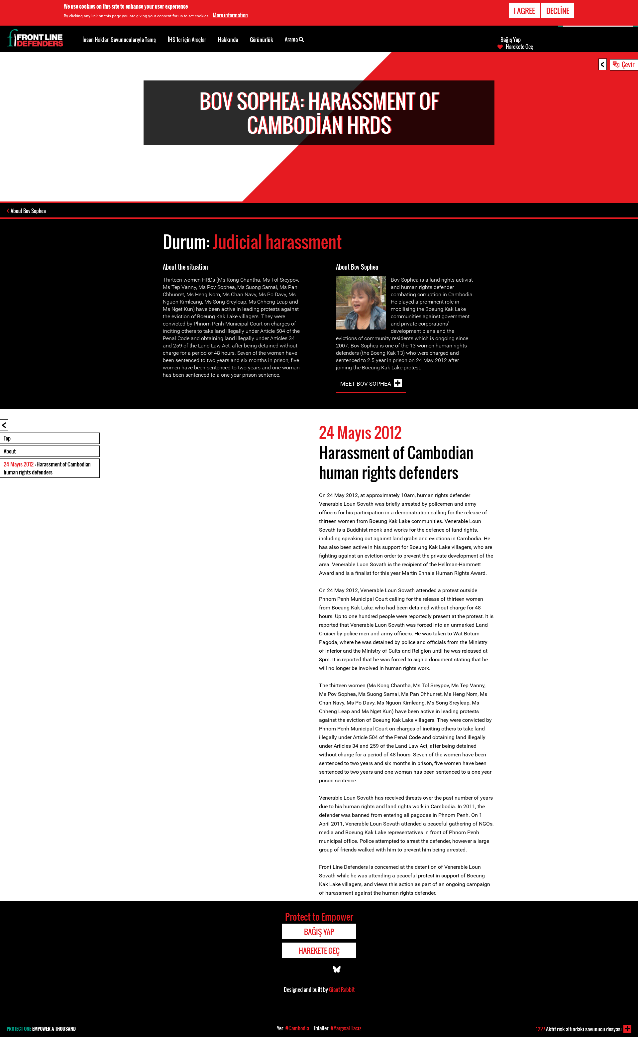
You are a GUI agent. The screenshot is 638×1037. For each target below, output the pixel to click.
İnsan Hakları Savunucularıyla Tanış (119, 40)
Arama (292, 39)
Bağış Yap (510, 39)
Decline (557, 10)
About (10, 451)
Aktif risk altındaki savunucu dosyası (579, 1029)
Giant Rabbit (342, 989)
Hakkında (228, 40)
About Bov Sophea (28, 210)
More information (230, 15)
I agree (524, 10)
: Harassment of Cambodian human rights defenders (47, 468)
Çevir (628, 64)
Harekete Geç (519, 46)
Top (7, 438)
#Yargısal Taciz (346, 1028)
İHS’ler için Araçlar (187, 40)
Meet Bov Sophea (365, 383)
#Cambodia (297, 1028)
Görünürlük (261, 40)
